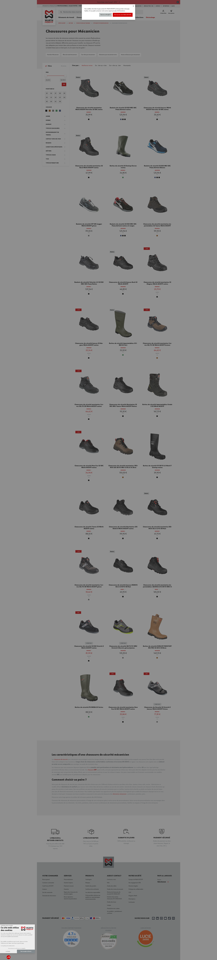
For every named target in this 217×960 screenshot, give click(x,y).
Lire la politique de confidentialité (10, 945)
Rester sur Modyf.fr (106, 14)
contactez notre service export (104, 11)
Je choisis (11, 951)
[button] (8, 957)
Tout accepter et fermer (28, 951)
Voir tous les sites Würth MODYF (122, 14)
